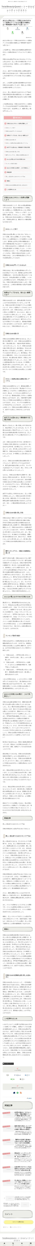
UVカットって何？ (10, 127)
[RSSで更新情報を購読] (20, 1092)
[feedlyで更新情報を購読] (17, 1092)
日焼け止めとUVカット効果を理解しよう (17, 123)
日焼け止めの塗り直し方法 (13, 151)
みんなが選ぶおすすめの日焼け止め (16, 159)
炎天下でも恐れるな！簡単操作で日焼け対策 (18, 147)
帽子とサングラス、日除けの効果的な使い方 (17, 155)
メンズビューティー (8, 1063)
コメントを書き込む (18, 1221)
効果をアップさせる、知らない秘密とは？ (18, 135)
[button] (22, 32)
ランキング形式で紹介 (11, 163)
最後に (8, 181)
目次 (16, 117)
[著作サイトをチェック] (14, 1092)
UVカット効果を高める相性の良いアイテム (17, 143)
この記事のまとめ (11, 189)
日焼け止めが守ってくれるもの (14, 131)
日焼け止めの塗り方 (11, 139)
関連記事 (9, 172)
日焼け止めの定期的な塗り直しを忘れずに (17, 185)
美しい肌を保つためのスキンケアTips (15, 176)
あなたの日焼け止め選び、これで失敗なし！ (18, 168)
